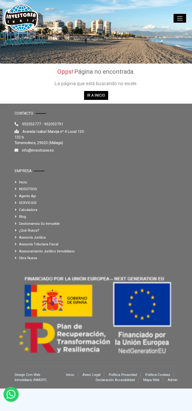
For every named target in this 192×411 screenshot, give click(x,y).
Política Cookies (157, 374)
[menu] (179, 18)
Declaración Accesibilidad (115, 379)
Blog (22, 216)
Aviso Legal (91, 374)
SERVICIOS (28, 202)
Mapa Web (151, 379)
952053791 (53, 124)
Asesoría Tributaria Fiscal (38, 244)
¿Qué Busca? (29, 230)
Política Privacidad (123, 374)
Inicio (23, 182)
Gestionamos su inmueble (39, 223)
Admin (172, 379)
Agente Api (27, 196)
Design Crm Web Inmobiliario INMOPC (31, 377)
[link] (21, 18)
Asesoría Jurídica (32, 237)
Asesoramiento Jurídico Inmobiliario (47, 251)
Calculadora (28, 209)
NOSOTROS (28, 189)
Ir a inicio (96, 95)
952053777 (31, 124)
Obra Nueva (28, 258)
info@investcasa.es (38, 150)
